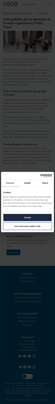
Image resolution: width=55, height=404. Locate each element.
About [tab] (45, 183)
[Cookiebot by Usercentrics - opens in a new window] (40, 175)
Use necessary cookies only (27, 226)
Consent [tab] (10, 183)
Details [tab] (27, 183)
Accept (27, 217)
